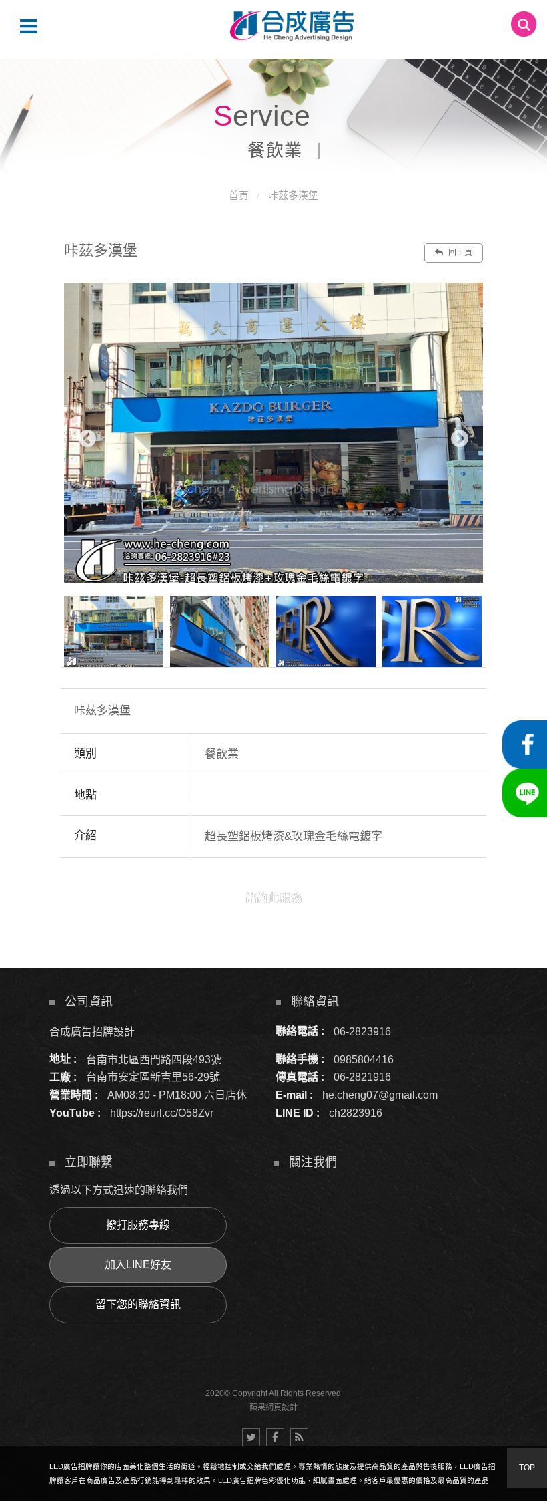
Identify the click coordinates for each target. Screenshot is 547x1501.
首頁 (239, 195)
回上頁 (459, 252)
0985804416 (364, 1059)
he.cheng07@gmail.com (380, 1095)
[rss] (299, 1437)
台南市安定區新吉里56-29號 (153, 1077)
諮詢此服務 (273, 898)
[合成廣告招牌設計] (292, 26)
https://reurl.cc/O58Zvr (161, 1113)
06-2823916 (362, 1031)
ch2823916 (355, 1113)
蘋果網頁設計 (273, 1407)
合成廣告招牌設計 (92, 1031)
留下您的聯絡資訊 (138, 1304)
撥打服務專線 (138, 1224)
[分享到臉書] (275, 1437)
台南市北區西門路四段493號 (153, 1059)
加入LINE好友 (138, 1264)
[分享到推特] (251, 1437)
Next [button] (460, 439)
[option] (273, 433)
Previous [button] (87, 439)
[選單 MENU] (28, 26)
